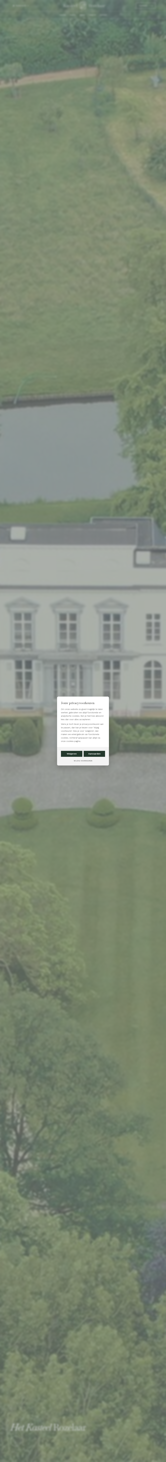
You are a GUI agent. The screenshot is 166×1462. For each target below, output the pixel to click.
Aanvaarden (94, 753)
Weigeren (72, 753)
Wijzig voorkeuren (83, 761)
